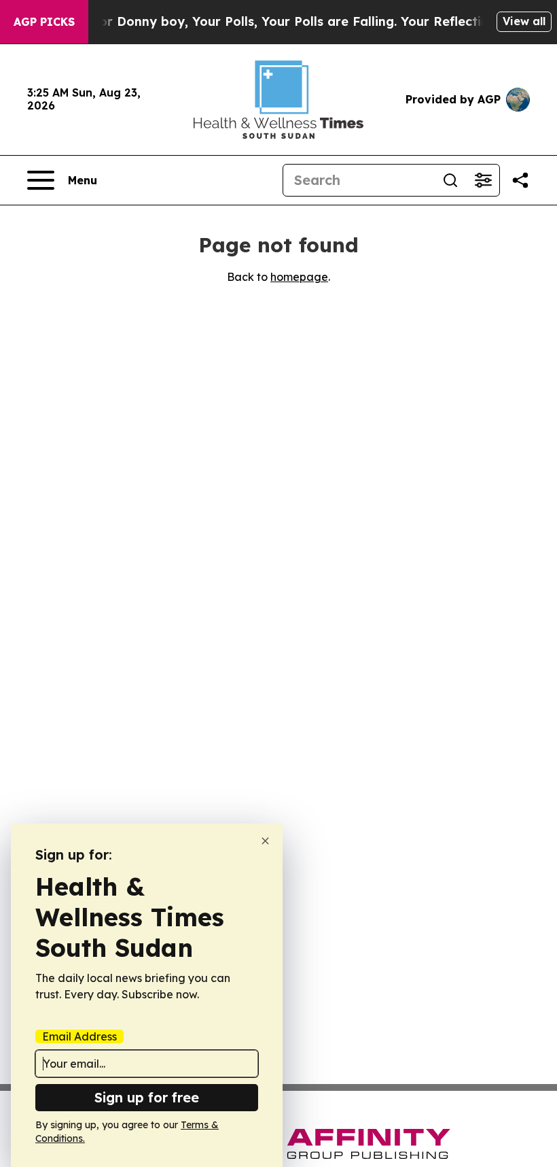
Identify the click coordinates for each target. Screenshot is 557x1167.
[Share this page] (520, 180)
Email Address (79, 1036)
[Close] (265, 840)
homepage (299, 277)
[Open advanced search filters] (483, 180)
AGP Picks (44, 22)
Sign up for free (146, 1097)
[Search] (450, 180)
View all (524, 21)
